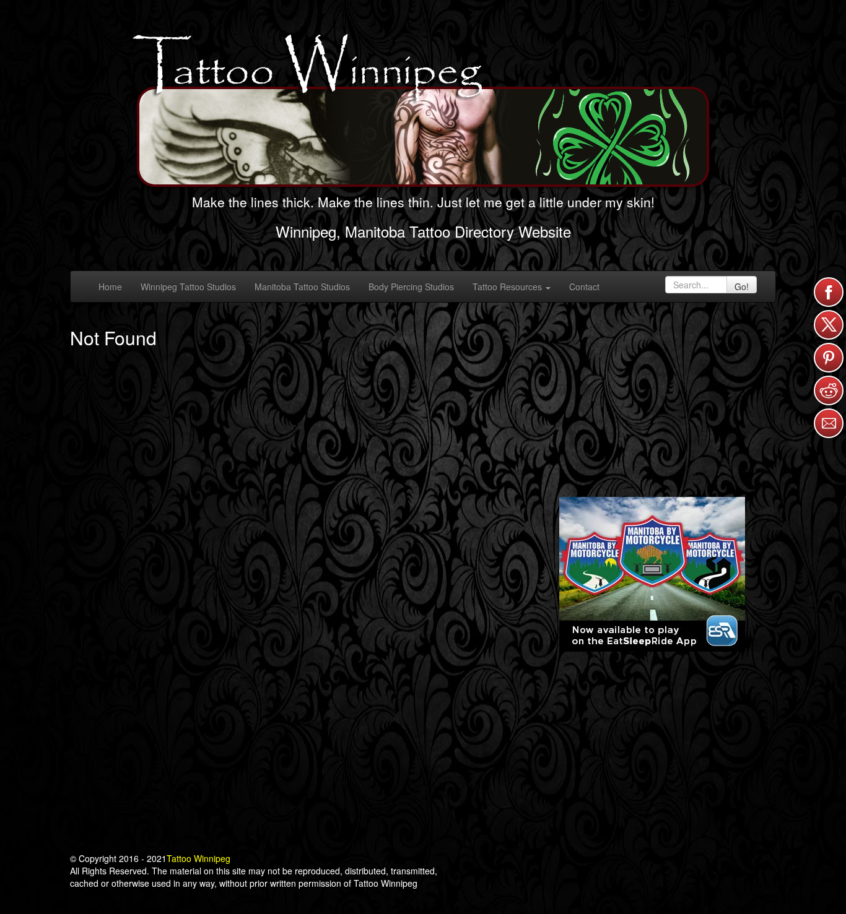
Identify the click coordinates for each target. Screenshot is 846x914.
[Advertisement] (652, 398)
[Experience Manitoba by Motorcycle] (652, 573)
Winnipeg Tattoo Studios (188, 286)
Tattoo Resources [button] (508, 286)
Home (110, 286)
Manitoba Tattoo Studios (302, 286)
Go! (742, 286)
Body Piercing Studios (411, 286)
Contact (584, 286)
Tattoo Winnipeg (198, 858)
